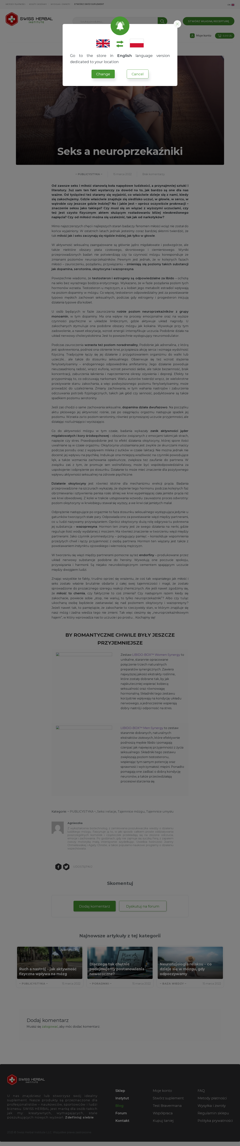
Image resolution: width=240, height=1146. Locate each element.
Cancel (138, 74)
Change (103, 74)
